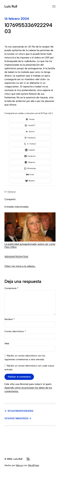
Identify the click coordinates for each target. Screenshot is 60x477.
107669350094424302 (20, 410)
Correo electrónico (15, 331)
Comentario (11, 288)
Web (6, 343)
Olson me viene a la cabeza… (20, 266)
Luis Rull (10, 6)
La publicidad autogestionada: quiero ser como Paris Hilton (29, 245)
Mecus (19, 465)
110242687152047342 (16, 256)
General (12, 191)
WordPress (33, 465)
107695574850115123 (16, 418)
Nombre (9, 319)
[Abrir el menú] (54, 6)
